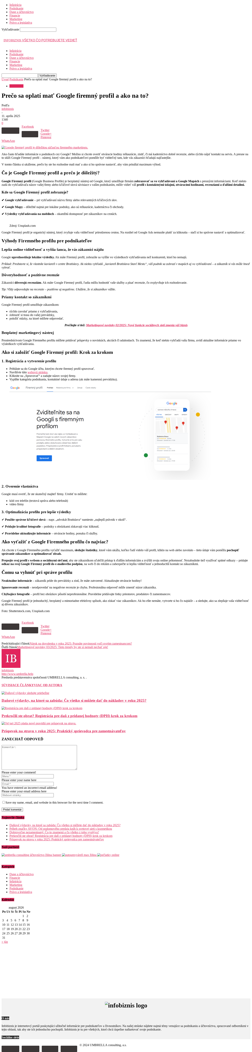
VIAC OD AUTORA (48, 685)
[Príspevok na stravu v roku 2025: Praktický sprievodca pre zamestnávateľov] (39, 723)
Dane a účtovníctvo (21, 12)
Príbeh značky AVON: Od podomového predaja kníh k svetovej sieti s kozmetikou (60, 828)
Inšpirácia (15, 5)
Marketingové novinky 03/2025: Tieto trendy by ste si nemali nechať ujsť (62, 647)
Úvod (5, 79)
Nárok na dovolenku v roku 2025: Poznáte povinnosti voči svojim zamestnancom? (81, 643)
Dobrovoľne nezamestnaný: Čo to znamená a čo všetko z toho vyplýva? (54, 832)
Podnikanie (16, 8)
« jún (5, 941)
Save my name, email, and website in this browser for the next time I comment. (54, 802)
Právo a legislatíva (20, 22)
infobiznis (8, 109)
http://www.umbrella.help (17, 674)
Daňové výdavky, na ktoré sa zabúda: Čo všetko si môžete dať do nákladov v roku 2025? (74, 700)
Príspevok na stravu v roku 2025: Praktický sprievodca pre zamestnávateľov (64, 731)
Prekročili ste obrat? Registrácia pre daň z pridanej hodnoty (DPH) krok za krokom (69, 716)
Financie (14, 15)
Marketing (15, 19)
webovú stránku (37, 372)
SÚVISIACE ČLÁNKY (18, 685)
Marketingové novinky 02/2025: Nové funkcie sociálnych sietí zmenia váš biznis (137, 325)
